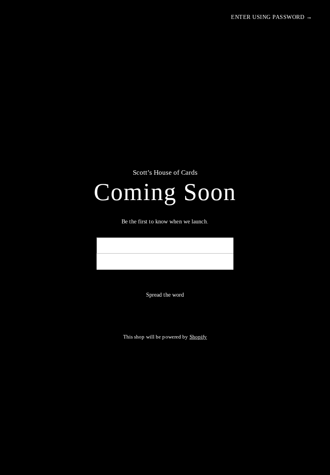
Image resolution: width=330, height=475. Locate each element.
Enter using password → (271, 17)
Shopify (198, 337)
